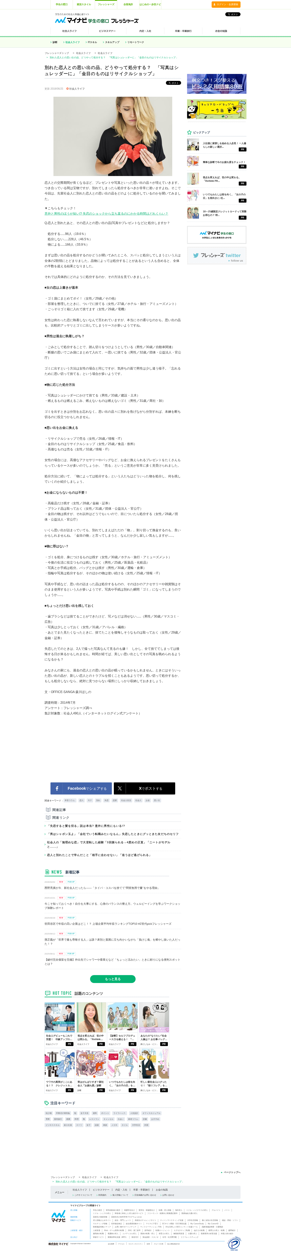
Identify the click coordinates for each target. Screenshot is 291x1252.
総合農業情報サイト (134, 1224)
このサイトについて (83, 1195)
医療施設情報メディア (102, 1227)
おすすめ (155, 1119)
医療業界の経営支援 (209, 1234)
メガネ (114, 1125)
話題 (97, 1125)
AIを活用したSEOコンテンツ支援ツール (181, 1227)
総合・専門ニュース (123, 1220)
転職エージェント (163, 1230)
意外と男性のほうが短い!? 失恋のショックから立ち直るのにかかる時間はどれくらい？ (106, 213)
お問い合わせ (168, 1195)
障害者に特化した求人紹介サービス (129, 1213)
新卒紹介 (148, 1230)
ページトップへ (232, 1172)
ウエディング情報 (100, 1224)
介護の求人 (192, 1234)
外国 (146, 1125)
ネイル (125, 1125)
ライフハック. (119, 1113)
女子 (88, 1125)
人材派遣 (96, 1230)
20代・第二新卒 (134, 1230)
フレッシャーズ (106, 4)
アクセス (121, 1244)
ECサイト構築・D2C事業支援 (174, 1224)
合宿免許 (128, 4)
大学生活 (136, 1125)
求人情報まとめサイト (102, 1220)
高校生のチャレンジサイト (145, 1220)
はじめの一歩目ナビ (150, 4)
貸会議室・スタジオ (151, 1237)
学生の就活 (97, 1210)
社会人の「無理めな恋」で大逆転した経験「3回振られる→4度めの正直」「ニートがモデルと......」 (108, 844)
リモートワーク (135, 42)
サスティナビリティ (135, 1244)
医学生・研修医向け (147, 1210)
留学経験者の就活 (113, 1210)
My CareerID (213, 1224)
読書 (145, 1119)
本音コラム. (70, 800)
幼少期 (49, 1113)
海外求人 (178, 1210)
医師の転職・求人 (148, 1234)
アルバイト (216, 1210)
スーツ (79, 1125)
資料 (95, 1113)
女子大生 (84, 1113)
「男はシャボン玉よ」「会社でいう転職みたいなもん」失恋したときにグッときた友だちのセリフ (113, 834)
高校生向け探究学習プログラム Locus (126, 1217)
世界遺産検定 (116, 1224)
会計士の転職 (199, 1230)
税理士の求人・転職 (216, 1230)
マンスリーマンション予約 (151, 1227)
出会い (121, 1119)
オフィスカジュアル (151, 1113)
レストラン (94, 1119)
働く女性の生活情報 (210, 1220)
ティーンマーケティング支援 (171, 1220)
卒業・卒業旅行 (141, 1189)
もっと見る (113, 979)
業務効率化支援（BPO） (117, 1237)
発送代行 (135, 1237)
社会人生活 (126, 800)
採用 (148, 1244)
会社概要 (111, 1244)
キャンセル (108, 1119)
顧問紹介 (232, 1230)
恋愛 (115, 800)
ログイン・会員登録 (227, 4)
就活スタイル (84, 4)
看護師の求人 (113, 1234)
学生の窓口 (62, 4)
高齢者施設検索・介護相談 (212, 1227)
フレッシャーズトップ (57, 53)
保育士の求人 (164, 1234)
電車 (48, 1119)
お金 (148, 800)
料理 (77, 1119)
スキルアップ (112, 42)
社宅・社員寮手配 (170, 1237)
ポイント (105, 1113)
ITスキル (92, 42)
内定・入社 (121, 1189)
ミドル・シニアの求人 (102, 1213)
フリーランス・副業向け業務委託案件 (162, 1213)
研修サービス (98, 1237)
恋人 (82, 800)
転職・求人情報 (165, 1210)
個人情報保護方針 (173, 1244)
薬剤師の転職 (98, 1234)
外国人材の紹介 (227, 1234)
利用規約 (102, 1195)
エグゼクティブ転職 (182, 1230)
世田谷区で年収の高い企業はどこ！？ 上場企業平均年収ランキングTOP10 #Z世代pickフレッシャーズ (108, 923)
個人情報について (120, 1195)
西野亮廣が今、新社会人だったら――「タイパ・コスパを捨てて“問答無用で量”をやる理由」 (102, 887)
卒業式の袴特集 (63, 1113)
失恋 (106, 800)
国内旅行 (58, 1119)
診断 (55, 42)
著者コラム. (133, 1119)
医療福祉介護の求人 (190, 1213)
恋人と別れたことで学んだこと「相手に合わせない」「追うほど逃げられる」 (99, 855)
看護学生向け (129, 1210)
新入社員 (68, 1125)
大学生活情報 (192, 1220)
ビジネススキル (53, 1125)
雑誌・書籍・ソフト (230, 1220)
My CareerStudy (197, 1224)
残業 (68, 1119)
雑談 (105, 1125)
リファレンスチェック (190, 1237)
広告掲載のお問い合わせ (145, 1195)
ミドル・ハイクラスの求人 (197, 1210)
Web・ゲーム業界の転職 (114, 1230)
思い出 (157, 800)
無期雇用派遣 (178, 1234)
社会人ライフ (73, 42)
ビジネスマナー (101, 1189)
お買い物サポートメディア (125, 1227)
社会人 (138, 800)
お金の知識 (162, 1189)
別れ (98, 800)
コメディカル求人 (129, 1234)
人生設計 (134, 1113)
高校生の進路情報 (100, 1217)
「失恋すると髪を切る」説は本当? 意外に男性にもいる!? (86, 825)
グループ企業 (158, 1244)
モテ (90, 800)
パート (227, 1210)
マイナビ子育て (152, 1224)
